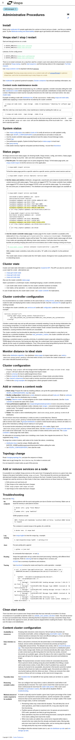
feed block (57, 145)
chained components (16, 378)
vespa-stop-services (24, 47)
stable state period (48, 687)
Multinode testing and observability (22, 31)
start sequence (31, 64)
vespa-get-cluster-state (13, 273)
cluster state (7, 95)
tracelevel (19, 565)
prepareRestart (55, 73)
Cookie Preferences (18, 737)
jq (38, 553)
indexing (28, 559)
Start (27, 393)
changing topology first (14, 457)
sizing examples (19, 380)
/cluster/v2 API (45, 268)
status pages (47, 141)
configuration (47, 307)
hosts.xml (34, 132)
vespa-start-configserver (26, 56)
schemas (15, 374)
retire (44, 426)
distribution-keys (11, 443)
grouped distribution (28, 421)
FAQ (12, 499)
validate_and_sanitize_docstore (44, 616)
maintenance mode (11, 91)
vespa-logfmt (20, 535)
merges (45, 406)
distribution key (28, 97)
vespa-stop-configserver (25, 58)
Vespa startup (16, 64)
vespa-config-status (15, 132)
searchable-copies (56, 634)
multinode (9, 80)
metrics (63, 355)
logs (12, 139)
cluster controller (43, 290)
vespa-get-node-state (13, 275)
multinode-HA (15, 29)
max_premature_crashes (40, 334)
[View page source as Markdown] (68, 14)
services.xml (32, 307)
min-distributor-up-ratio (57, 728)
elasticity (15, 376)
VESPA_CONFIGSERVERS (23, 135)
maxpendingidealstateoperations (40, 404)
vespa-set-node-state (62, 97)
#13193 (15, 561)
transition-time (25, 677)
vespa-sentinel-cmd (12, 69)
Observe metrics (17, 399)
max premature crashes (31, 689)
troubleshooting (23, 691)
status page (26, 280)
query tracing (13, 143)
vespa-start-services (24, 45)
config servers (49, 301)
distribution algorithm (17, 355)
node (32, 395)
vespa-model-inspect (13, 163)
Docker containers (40, 80)
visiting (16, 437)
